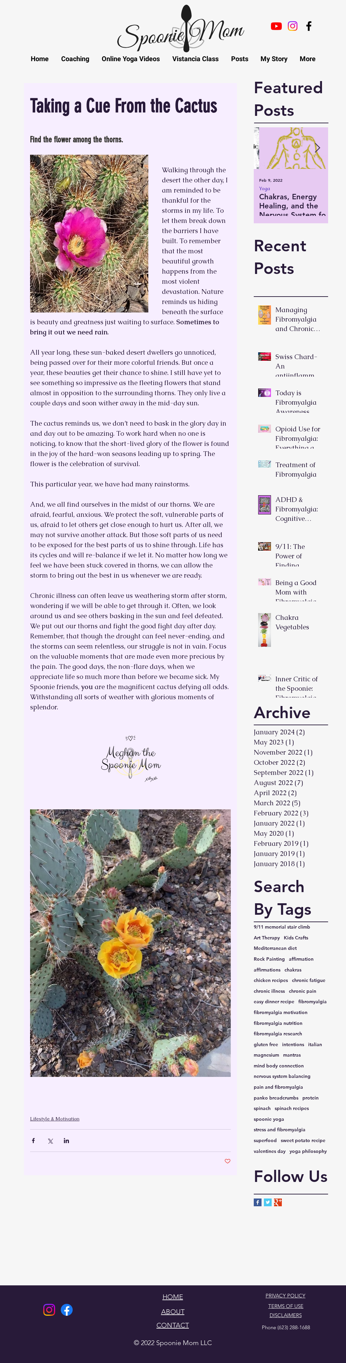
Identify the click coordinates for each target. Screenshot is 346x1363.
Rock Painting (269, 959)
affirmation (301, 959)
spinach (262, 1108)
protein (310, 1098)
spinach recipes (292, 1108)
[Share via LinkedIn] (66, 1140)
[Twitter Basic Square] (268, 1202)
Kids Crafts (296, 938)
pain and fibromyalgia (278, 1087)
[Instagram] (49, 1310)
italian (315, 1044)
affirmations (267, 970)
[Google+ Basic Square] (278, 1202)
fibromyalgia (312, 1002)
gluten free (266, 1044)
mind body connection (279, 1066)
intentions (293, 1044)
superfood (265, 1140)
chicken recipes (271, 980)
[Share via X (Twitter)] (50, 1140)
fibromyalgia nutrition (278, 1023)
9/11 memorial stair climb (282, 927)
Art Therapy (267, 938)
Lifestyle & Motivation (287, 189)
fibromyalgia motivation (280, 1012)
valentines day (270, 1151)
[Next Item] (317, 148)
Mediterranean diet (275, 948)
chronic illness (269, 991)
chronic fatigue (308, 980)
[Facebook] (67, 1310)
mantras (292, 1055)
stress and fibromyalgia (279, 1130)
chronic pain (302, 991)
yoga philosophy (308, 1151)
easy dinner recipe (274, 1002)
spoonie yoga (269, 1119)
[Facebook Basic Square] (258, 1202)
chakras (293, 970)
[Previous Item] (265, 148)
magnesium (266, 1055)
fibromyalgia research (278, 1034)
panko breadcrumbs (276, 1098)
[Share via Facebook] (33, 1140)
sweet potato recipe (303, 1140)
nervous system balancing (282, 1076)
